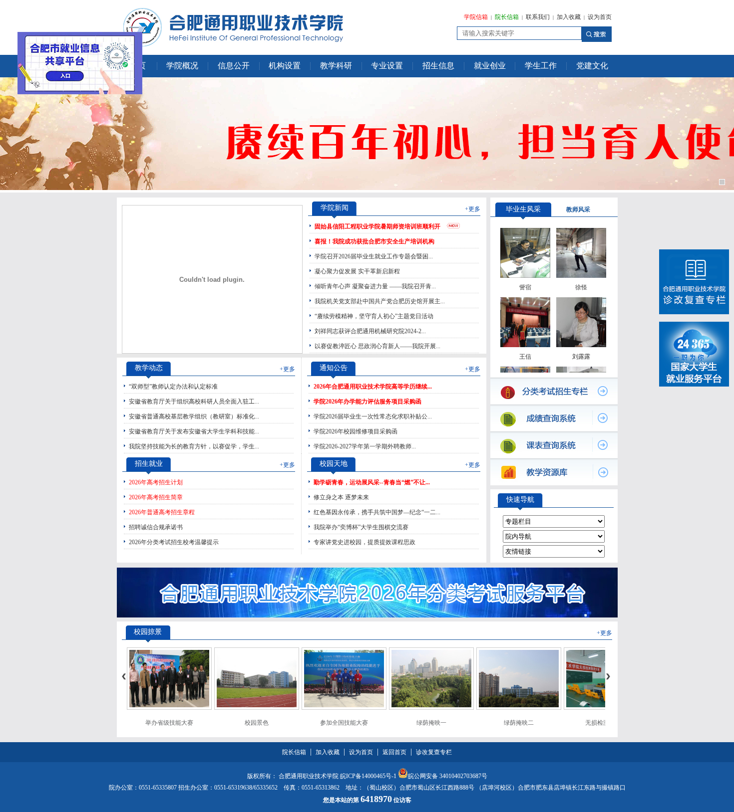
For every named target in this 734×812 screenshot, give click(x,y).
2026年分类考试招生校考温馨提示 (174, 542)
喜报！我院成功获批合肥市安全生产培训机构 (374, 241)
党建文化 (592, 65)
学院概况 (182, 65)
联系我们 (538, 16)
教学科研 (336, 65)
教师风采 (578, 209)
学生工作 (541, 65)
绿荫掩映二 (519, 722)
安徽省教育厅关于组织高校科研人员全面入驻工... (194, 401)
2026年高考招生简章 (156, 497)
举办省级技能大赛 (169, 722)
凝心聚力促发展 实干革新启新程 (357, 271)
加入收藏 (569, 16)
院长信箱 (507, 16)
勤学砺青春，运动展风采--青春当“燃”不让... (372, 482)
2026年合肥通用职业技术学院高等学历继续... (373, 386)
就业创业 (490, 65)
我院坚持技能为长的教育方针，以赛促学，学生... (194, 446)
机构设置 (285, 65)
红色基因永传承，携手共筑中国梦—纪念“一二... (377, 512)
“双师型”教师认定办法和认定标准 (173, 386)
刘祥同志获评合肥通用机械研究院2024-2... (370, 331)
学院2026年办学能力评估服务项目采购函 (367, 401)
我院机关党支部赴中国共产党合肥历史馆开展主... (380, 301)
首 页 (137, 65)
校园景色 (257, 722)
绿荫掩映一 (431, 722)
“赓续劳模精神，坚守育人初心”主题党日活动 (374, 316)
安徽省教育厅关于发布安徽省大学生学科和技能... (194, 431)
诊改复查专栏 (434, 752)
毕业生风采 (523, 209)
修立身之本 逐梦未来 (341, 497)
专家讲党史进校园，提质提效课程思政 (364, 542)
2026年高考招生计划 (156, 482)
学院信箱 (476, 16)
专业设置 (387, 65)
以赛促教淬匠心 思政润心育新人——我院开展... (377, 346)
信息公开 (234, 65)
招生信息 (438, 65)
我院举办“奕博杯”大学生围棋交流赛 (361, 527)
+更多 (472, 208)
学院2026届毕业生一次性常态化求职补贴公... (373, 416)
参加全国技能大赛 (344, 722)
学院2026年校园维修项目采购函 (355, 431)
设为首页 (600, 16)
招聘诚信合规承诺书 (156, 527)
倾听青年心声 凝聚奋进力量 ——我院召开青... (375, 286)
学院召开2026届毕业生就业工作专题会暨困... (374, 256)
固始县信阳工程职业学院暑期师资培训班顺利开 (377, 226)
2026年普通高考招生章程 (162, 512)
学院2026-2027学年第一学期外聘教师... (365, 446)
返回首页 (394, 752)
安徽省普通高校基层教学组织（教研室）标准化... (194, 416)
